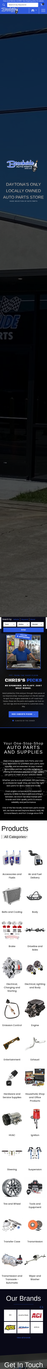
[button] (20, 5)
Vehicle (16, 619)
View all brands (23, 1337)
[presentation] (22, 5)
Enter (23, 630)
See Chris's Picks (23, 714)
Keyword (24, 619)
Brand (32, 619)
